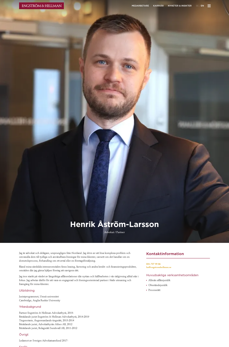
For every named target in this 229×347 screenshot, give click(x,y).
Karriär (158, 6)
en (202, 6)
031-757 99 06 (153, 264)
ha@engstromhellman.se (158, 267)
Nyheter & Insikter (180, 6)
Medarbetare (140, 6)
